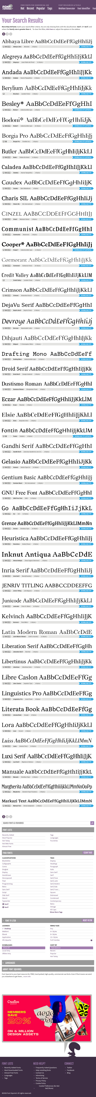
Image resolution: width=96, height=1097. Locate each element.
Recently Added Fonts (12, 1068)
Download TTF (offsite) (83, 436)
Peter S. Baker (26, 606)
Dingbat (5, 869)
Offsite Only (6, 953)
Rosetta (22, 405)
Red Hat (27, 652)
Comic (4, 867)
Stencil (4, 898)
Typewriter (6, 901)
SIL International (27, 204)
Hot (22, 8)
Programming (7, 884)
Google (26, 715)
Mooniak (26, 47)
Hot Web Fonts (7, 844)
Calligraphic (6, 864)
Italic (52, 869)
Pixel (4, 881)
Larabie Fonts (26, 94)
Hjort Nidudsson (25, 188)
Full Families (55, 940)
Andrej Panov (26, 544)
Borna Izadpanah (29, 806)
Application (6, 937)
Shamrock (26, 234)
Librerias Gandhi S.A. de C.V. (32, 452)
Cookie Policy (41, 1083)
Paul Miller (24, 622)
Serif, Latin (54, 881)
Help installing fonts (43, 1070)
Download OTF (86, 62)
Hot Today (6, 841)
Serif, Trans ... (55, 889)
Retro (4, 887)
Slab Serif (5, 895)
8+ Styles (53, 934)
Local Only (6, 951)
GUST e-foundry (33, 636)
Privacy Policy (41, 1081)
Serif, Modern (55, 884)
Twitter (69, 1068)
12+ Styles (54, 937)
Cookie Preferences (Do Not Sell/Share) (49, 1087)
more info (27, 976)
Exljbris (22, 436)
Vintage (53, 907)
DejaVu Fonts (28, 310)
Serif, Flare (54, 878)
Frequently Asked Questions (46, 1068)
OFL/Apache (6, 940)
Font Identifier (84, 8)
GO (19, 514)
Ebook (4, 934)
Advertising (40, 1075)
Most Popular (7, 838)
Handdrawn (6, 875)
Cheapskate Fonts (31, 389)
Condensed (54, 898)
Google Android (27, 374)
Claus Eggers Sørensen (32, 560)
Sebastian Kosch (26, 295)
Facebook (70, 1070)
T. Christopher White (27, 344)
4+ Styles (53, 931)
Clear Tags (88, 852)
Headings (53, 864)
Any (51, 929)
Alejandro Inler (23, 421)
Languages (54, 838)
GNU (26, 498)
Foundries (54, 841)
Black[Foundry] (26, 576)
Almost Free (6, 846)
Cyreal (21, 731)
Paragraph (54, 867)
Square (53, 892)
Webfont (5, 931)
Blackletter (6, 861)
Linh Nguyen (28, 591)
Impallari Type (28, 683)
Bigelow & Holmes (27, 762)
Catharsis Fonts (27, 266)
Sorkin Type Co (25, 467)
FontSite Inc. (26, 141)
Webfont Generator (66, 8)
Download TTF (86, 47)
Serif (5, 904)
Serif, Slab (53, 887)
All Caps (53, 910)
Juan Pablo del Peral (28, 62)
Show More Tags (56, 912)
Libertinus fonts (27, 667)
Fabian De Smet (24, 157)
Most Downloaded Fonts (13, 1070)
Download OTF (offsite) (82, 110)
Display (5, 872)
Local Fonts (28, 699)
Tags (49, 8)
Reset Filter (87, 920)
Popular (40, 8)
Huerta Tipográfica (26, 78)
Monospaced (7, 878)
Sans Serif (5, 889)
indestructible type (26, 110)
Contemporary (55, 901)
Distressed (54, 895)
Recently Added (8, 835)
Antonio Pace (23, 746)
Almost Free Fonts (11, 1073)
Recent (30, 8)
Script (4, 892)
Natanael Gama (24, 219)
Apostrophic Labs (26, 328)
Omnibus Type (24, 528)
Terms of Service (42, 1078)
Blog (68, 1073)
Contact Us (40, 1073)
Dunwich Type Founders (29, 792)
